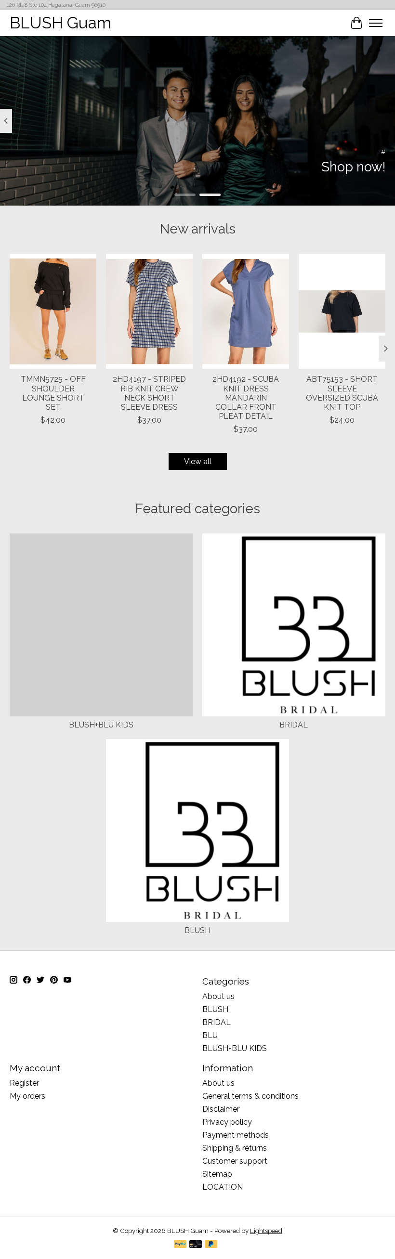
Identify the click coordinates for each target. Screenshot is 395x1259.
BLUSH (197, 930)
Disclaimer (220, 1109)
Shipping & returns (234, 1148)
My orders (27, 1096)
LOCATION (222, 1187)
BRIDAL (293, 724)
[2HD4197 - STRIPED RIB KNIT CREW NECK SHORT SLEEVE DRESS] (149, 311)
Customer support (234, 1161)
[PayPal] (180, 1244)
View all (197, 461)
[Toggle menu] (375, 23)
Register (24, 1083)
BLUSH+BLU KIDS (101, 724)
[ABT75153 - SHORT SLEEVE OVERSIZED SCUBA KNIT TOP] (342, 311)
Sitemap (217, 1174)
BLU (210, 1035)
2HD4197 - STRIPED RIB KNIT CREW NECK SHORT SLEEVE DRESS (149, 393)
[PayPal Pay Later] (211, 1244)
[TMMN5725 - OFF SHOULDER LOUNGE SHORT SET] (53, 311)
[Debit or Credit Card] (195, 1244)
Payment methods (235, 1135)
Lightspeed (266, 1230)
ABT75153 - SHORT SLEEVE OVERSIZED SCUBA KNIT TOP (342, 393)
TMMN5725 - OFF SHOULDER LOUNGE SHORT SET (53, 393)
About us (218, 996)
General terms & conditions (250, 1096)
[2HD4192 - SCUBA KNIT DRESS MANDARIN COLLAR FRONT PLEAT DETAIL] (245, 311)
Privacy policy (227, 1122)
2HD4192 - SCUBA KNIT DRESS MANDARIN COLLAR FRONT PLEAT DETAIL (245, 398)
